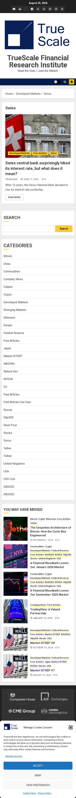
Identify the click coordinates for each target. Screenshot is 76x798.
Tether (7, 448)
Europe (8, 325)
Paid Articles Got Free (17, 402)
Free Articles (40, 153)
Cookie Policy (29, 793)
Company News (13, 279)
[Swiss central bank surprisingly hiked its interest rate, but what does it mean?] (38, 136)
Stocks (8, 433)
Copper (8, 286)
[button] (70, 727)
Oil (5, 386)
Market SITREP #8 (42, 643)
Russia (8, 410)
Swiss (54, 153)
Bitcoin (8, 256)
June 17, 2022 (31, 179)
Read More (14, 197)
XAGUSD (9, 486)
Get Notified (71, 81)
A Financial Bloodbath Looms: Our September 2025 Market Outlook (49, 594)
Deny (38, 775)
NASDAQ (9, 363)
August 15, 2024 (42, 675)
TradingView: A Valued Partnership (45, 611)
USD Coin (9, 479)
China (7, 264)
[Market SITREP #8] (16, 639)
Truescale (11, 179)
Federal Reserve (14, 333)
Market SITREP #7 (42, 670)
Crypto (8, 294)
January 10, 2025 (43, 618)
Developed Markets (19, 153)
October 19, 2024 (43, 647)
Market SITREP (13, 356)
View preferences (38, 785)
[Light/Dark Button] (57, 82)
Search (12, 217)
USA (6, 471)
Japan (7, 348)
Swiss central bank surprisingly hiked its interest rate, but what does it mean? (37, 168)
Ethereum (9, 317)
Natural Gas (11, 371)
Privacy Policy (44, 793)
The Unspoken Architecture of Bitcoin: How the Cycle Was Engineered (50, 531)
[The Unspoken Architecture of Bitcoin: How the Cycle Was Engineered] (16, 529)
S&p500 (8, 417)
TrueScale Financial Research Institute (38, 61)
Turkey (8, 456)
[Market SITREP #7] (16, 666)
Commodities (12, 271)
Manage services (13, 756)
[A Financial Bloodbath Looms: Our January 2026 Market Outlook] (16, 556)
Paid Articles (11, 394)
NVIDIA (8, 379)
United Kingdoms (14, 463)
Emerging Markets (15, 310)
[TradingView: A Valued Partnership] (16, 611)
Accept (38, 765)
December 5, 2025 (43, 540)
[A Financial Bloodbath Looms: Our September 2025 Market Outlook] (16, 584)
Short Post (10, 425)
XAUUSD (9, 494)
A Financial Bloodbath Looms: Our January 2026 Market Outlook (49, 567)
